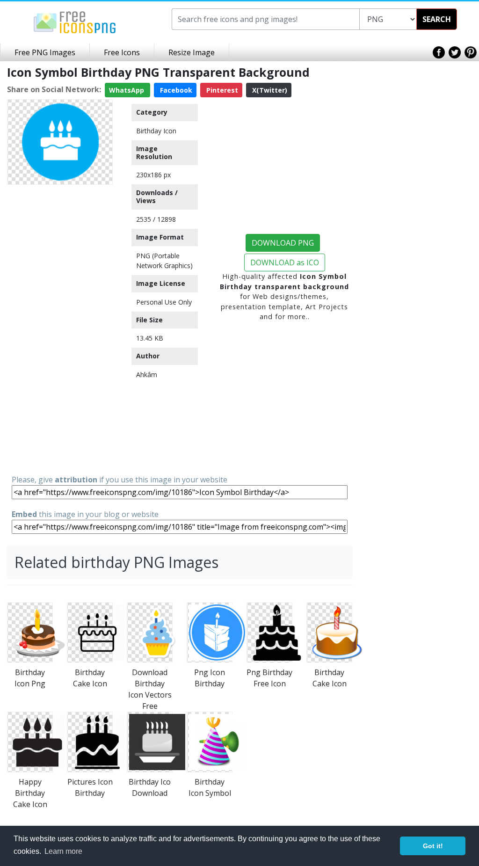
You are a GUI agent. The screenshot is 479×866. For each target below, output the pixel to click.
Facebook (175, 90)
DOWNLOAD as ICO (284, 262)
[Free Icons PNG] (75, 21)
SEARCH (436, 19)
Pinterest (221, 90)
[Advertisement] (60, 329)
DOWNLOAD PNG (283, 243)
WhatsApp (127, 90)
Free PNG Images (45, 52)
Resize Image (191, 52)
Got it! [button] (433, 846)
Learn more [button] (63, 851)
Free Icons (122, 52)
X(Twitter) (268, 90)
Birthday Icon (156, 130)
